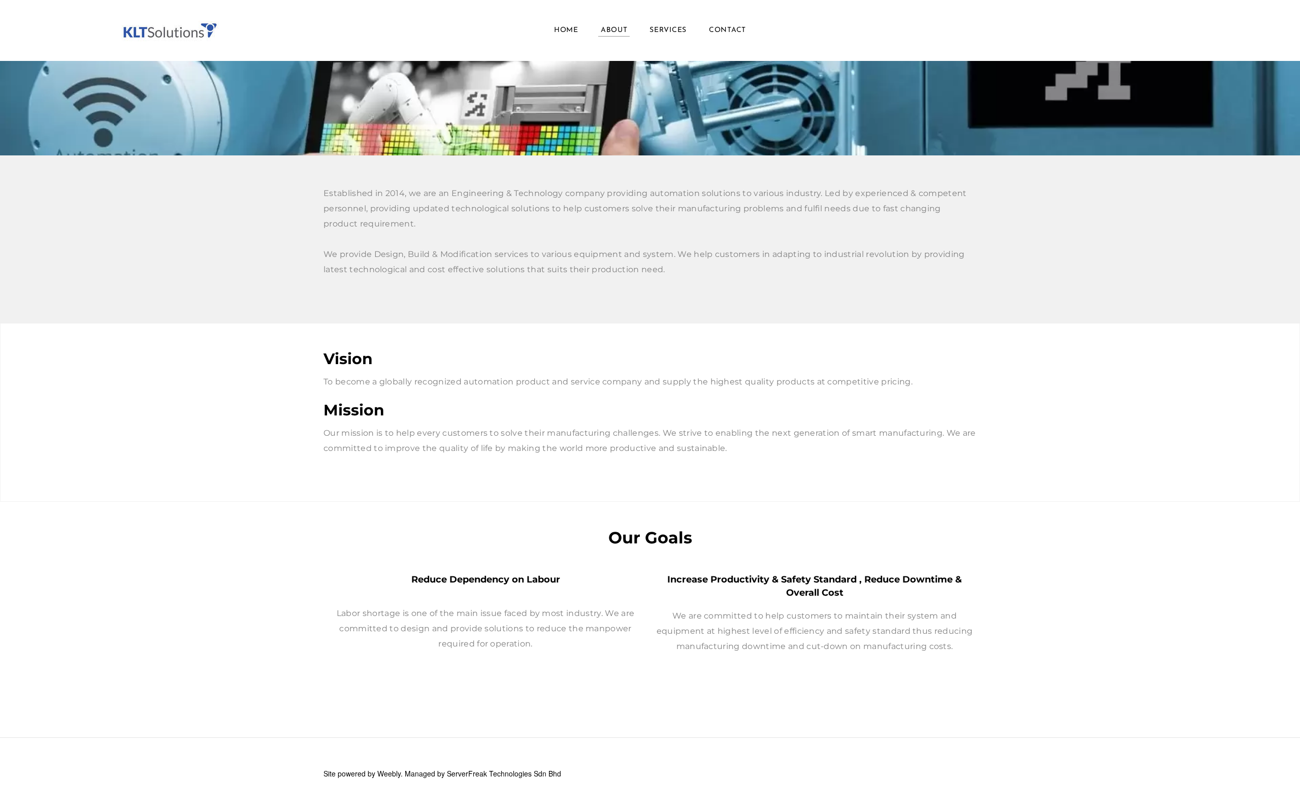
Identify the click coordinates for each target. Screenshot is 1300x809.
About (614, 30)
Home (566, 30)
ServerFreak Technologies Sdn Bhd (504, 773)
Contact (727, 30)
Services (668, 30)
